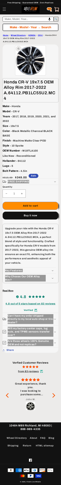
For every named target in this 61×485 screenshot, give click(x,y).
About (33, 438)
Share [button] (10, 350)
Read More (8, 290)
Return (27, 445)
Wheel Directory (17, 438)
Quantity (7, 187)
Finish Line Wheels (34, 482)
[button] (4, 9)
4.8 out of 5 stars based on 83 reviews (30, 303)
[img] (30, 367)
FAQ (43, 438)
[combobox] (28, 19)
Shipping (13, 445)
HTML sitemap (45, 445)
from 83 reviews (28, 371)
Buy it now (30, 215)
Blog (51, 438)
